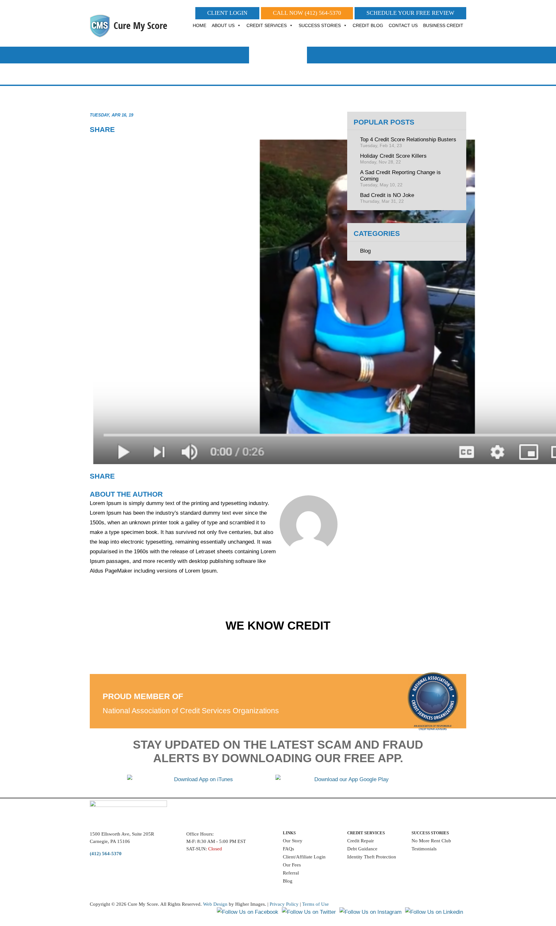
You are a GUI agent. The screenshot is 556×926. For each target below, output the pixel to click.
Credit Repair (360, 840)
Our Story (292, 840)
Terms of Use (315, 904)
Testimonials (424, 848)
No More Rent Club (431, 840)
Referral (291, 872)
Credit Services (266, 25)
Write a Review (427, 858)
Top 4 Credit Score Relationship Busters (408, 142)
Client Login (227, 13)
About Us (223, 25)
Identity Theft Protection (371, 856)
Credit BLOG (368, 25)
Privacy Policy (284, 904)
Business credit (443, 25)
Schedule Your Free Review (410, 13)
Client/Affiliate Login (304, 856)
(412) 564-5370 (323, 13)
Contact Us (403, 25)
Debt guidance (362, 848)
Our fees (292, 864)
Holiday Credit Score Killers (393, 158)
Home (199, 25)
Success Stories (320, 25)
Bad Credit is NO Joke (387, 198)
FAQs (288, 848)
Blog (365, 251)
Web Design (215, 904)
